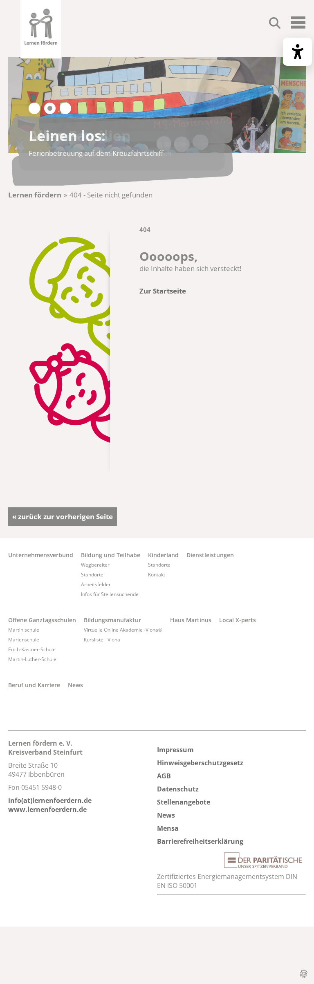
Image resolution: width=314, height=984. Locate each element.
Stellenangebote (183, 802)
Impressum (175, 749)
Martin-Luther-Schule (32, 659)
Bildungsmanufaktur (112, 620)
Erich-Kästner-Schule (32, 649)
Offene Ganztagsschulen (42, 620)
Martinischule (23, 629)
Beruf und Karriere (34, 685)
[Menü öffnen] (298, 26)
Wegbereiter (95, 564)
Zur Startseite (162, 291)
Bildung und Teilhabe (110, 555)
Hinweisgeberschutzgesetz (200, 762)
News (75, 685)
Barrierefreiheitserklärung (200, 841)
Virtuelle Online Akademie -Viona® (123, 629)
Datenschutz (178, 789)
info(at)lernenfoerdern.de (50, 800)
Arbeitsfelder (96, 584)
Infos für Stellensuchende (110, 594)
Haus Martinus (190, 620)
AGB (164, 775)
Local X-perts (237, 620)
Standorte (92, 574)
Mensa (168, 828)
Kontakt (156, 574)
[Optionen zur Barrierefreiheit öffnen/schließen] (297, 52)
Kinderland (163, 555)
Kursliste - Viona (102, 639)
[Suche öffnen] (274, 24)
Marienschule (23, 639)
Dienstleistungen (210, 555)
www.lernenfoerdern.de (47, 809)
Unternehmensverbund (40, 555)
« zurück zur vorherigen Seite (62, 516)
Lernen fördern (34, 194)
